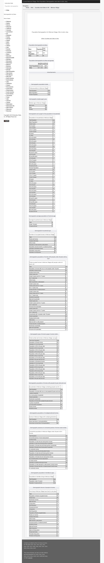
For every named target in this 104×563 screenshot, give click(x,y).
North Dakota (9, 80)
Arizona (8, 25)
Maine (7, 54)
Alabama (8, 21)
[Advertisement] (50, 21)
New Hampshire (10, 71)
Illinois (7, 43)
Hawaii (8, 40)
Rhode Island (9, 90)
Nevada (8, 69)
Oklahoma (9, 83)
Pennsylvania (9, 86)
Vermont (8, 100)
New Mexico (9, 74)
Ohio (7, 81)
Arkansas (8, 26)
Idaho (7, 42)
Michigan (8, 59)
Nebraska (8, 68)
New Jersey (9, 73)
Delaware (8, 35)
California (8, 28)
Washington (9, 104)
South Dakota (9, 93)
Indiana (8, 45)
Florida (8, 37)
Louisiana (8, 52)
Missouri (8, 64)
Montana (8, 66)
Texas (7, 97)
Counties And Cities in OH (42, 7)
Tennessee (9, 95)
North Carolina (10, 78)
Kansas (8, 49)
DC (7, 33)
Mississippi (9, 62)
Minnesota (9, 61)
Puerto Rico (9, 88)
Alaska (8, 23)
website (30, 558)
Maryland (8, 56)
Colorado (8, 30)
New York (8, 76)
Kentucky (8, 50)
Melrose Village (55, 7)
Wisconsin (9, 109)
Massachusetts (10, 57)
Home (27, 7)
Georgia (8, 38)
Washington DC (10, 105)
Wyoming (8, 111)
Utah (7, 99)
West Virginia (9, 107)
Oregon (8, 85)
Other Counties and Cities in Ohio (50, 38)
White (7, 10)
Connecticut (9, 31)
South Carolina (10, 92)
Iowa (7, 47)
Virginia (8, 102)
